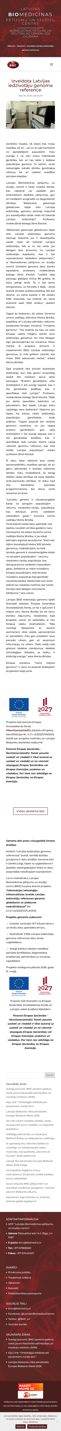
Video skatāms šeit (30, 811)
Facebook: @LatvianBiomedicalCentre (31, 1313)
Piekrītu (20, 1426)
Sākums (11, 46)
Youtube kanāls (17, 1324)
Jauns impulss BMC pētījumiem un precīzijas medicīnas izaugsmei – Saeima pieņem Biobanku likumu (30, 1187)
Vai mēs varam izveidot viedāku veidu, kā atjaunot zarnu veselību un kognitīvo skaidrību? (30, 1124)
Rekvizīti (13, 1288)
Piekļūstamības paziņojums (24, 1293)
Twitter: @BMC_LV (19, 1319)
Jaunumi (38, 95)
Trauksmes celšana (19, 1277)
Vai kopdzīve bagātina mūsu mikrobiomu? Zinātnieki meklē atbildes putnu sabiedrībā (29, 1174)
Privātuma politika (19, 1272)
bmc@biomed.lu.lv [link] (19, 1308)
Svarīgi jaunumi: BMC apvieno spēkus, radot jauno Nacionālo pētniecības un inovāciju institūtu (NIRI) (29, 1092)
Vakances (14, 1282)
